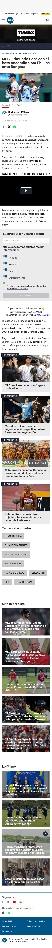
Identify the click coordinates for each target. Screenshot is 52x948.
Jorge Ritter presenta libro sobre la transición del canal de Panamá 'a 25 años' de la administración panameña (26, 790)
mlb (7, 582)
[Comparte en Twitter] (9, 127)
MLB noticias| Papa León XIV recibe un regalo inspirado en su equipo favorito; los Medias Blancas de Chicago (25, 656)
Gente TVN (7, 921)
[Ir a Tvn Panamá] (25, 20)
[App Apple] (4, 913)
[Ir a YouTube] (15, 902)
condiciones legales (26, 286)
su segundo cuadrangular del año (30, 139)
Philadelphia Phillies (16, 545)
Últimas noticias (8, 14)
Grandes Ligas (24, 582)
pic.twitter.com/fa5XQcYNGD (26, 311)
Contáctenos (7, 931)
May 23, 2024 (43, 315)
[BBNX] (4, 940)
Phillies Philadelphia (16, 554)
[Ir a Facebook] (3, 902)
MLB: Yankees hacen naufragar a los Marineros (25, 387)
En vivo (46, 14)
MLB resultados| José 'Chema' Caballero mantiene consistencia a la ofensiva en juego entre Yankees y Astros (25, 627)
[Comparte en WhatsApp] (14, 127)
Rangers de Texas (14, 572)
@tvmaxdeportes (19, 115)
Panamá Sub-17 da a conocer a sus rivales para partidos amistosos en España (24, 820)
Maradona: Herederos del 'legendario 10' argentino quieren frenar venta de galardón (25, 429)
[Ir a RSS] (21, 902)
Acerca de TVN (33, 926)
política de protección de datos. (26, 287)
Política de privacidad (36, 921)
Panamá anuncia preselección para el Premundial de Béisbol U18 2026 (24, 687)
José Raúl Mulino (22, 14)
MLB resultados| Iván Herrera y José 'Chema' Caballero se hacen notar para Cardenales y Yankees (25, 716)
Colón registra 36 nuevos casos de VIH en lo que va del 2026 (24, 880)
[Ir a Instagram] (9, 902)
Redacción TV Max (18, 112)
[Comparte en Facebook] (4, 127)
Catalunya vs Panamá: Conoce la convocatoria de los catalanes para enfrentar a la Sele (25, 473)
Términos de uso (9, 926)
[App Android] (10, 913)
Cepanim (34, 14)
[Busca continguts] (47, 20)
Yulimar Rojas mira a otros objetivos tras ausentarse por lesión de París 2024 (23, 517)
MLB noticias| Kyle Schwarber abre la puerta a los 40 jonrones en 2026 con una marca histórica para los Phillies (25, 744)
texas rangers (13, 563)
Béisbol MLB (38, 572)
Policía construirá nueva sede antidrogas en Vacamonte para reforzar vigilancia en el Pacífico (25, 849)
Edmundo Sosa (13, 536)
